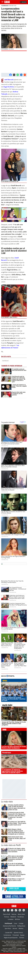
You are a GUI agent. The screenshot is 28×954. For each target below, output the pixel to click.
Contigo (21, 923)
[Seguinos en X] (12, 910)
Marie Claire (21, 914)
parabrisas (14, 753)
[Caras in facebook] (8, 910)
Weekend (13, 917)
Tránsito (21, 937)
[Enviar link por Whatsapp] (17, 75)
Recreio (15, 928)
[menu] (2, 2)
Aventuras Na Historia (9, 926)
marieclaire (14, 705)
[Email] (25, 75)
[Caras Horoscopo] (14, 898)
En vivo (24, 2)
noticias (14, 681)
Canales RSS (8, 932)
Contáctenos (7, 935)
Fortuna (6, 917)
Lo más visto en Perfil (11, 845)
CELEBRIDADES (4, 5)
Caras (15, 923)
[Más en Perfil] (10, 676)
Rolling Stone (21, 926)
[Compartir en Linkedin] (21, 75)
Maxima (21, 928)
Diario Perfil (6, 914)
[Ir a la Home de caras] (7, 3)
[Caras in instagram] (4, 910)
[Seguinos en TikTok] (16, 910)
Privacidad (16, 935)
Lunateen (10, 919)
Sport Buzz (8, 928)
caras (14, 730)
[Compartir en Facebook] (10, 75)
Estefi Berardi (5, 360)
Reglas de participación (11, 937)
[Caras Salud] (14, 890)
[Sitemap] (24, 910)
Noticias (14, 914)
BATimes (17, 919)
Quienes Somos (18, 932)
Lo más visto (7, 801)
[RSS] (20, 910)
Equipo (22, 935)
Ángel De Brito (8, 87)
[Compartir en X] (14, 75)
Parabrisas (21, 917)
